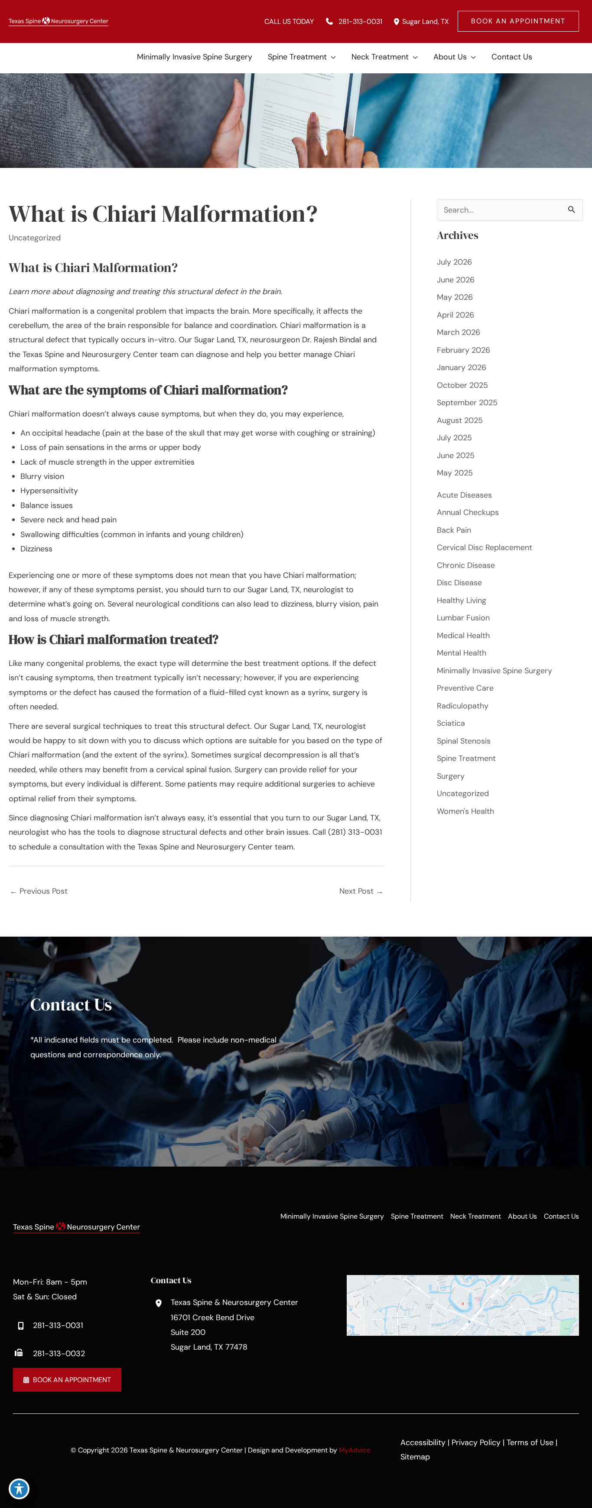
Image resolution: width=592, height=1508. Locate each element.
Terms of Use (530, 1442)
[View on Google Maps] (463, 1305)
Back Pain (454, 530)
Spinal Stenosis (464, 741)
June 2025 (456, 455)
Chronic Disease (466, 565)
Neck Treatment (475, 1216)
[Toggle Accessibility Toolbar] (19, 1488)
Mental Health (461, 653)
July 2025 (454, 438)
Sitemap (415, 1457)
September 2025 (467, 402)
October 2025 (462, 385)
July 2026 (454, 262)
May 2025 (455, 473)
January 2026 (461, 367)
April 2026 (455, 315)
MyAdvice (355, 1450)
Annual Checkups (468, 512)
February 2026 (463, 350)
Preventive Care (465, 688)
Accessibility (423, 1442)
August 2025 (460, 420)
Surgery (451, 776)
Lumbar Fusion (463, 618)
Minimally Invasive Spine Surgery (494, 670)
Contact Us (561, 1216)
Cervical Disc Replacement (484, 547)
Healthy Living (461, 600)
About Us (522, 1216)
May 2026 (455, 297)
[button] (518, 21)
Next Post (361, 891)
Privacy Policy (476, 1442)
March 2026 (458, 332)
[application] (331, 57)
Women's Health (465, 811)
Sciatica (451, 723)
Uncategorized (35, 238)
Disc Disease (459, 582)
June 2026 (456, 280)
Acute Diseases (464, 495)
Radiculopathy (464, 706)
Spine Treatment (466, 758)
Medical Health (463, 635)
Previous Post (39, 891)
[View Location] (396, 21)
